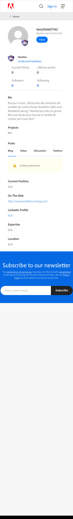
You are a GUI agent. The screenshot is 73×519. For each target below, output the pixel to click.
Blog (10, 150)
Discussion (40, 150)
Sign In (52, 6)
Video (23, 150)
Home (16, 16)
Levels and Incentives (29, 61)
